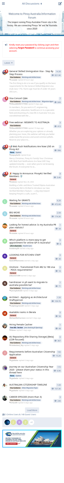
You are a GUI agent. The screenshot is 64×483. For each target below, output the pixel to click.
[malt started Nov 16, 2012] (4, 298)
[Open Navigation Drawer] (3, 3)
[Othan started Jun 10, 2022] (4, 398)
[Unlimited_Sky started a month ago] (4, 337)
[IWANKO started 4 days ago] (4, 283)
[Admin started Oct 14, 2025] (4, 174)
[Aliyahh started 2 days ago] (4, 225)
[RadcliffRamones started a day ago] (4, 256)
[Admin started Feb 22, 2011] (4, 72)
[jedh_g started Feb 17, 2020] (4, 367)
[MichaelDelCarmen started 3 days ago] (4, 313)
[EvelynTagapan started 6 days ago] (4, 325)
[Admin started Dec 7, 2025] (4, 147)
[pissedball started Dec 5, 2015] (4, 385)
